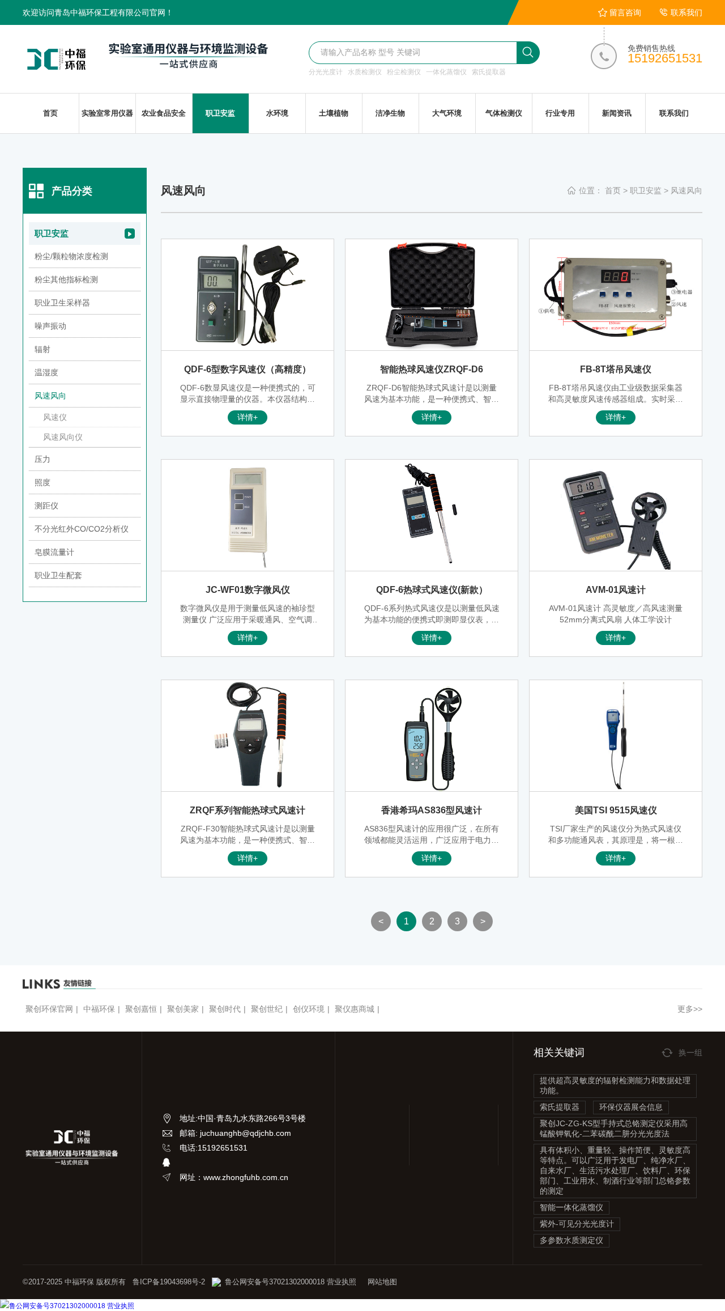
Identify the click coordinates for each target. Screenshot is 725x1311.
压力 (42, 459)
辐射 (42, 349)
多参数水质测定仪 (571, 1240)
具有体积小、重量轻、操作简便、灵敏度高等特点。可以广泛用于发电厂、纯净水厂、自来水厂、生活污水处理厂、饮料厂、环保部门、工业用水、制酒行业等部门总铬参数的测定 (615, 1170)
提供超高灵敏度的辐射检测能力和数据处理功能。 (615, 1085)
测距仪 (46, 505)
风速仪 (55, 417)
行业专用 (560, 113)
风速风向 (686, 190)
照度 (42, 482)
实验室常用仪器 (107, 113)
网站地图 (382, 1282)
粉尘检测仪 (404, 72)
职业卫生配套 (58, 575)
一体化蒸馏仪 (446, 72)
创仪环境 (309, 1008)
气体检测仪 (503, 113)
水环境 (277, 113)
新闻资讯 (617, 113)
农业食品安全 (164, 113)
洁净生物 (390, 113)
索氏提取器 (489, 72)
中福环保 (99, 1008)
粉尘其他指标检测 (66, 279)
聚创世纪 (267, 1008)
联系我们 (686, 12)
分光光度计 (326, 72)
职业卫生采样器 (62, 302)
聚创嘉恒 (141, 1008)
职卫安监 (220, 113)
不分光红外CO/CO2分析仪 (82, 528)
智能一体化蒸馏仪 (571, 1207)
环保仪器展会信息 (631, 1106)
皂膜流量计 (54, 552)
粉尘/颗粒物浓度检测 (71, 256)
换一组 (690, 1052)
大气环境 (447, 113)
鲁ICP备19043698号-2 (169, 1282)
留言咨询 (625, 12)
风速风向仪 (63, 437)
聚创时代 (225, 1008)
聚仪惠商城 (354, 1008)
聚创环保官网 (49, 1008)
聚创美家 (183, 1008)
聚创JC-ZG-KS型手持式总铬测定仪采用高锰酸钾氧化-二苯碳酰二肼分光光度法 (614, 1128)
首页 (50, 113)
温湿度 (46, 372)
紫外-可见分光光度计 (577, 1223)
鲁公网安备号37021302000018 (275, 1282)
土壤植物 (333, 113)
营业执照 (340, 1282)
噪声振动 (50, 325)
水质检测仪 (365, 72)
